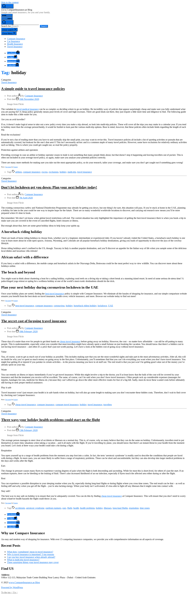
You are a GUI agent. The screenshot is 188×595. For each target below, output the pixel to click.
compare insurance (31, 172)
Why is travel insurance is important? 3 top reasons (30, 554)
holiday (63, 172)
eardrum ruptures (53, 508)
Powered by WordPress (12, 587)
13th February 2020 (28, 430)
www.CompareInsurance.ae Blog (24, 582)
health (76, 508)
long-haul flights (120, 508)
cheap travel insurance (70, 341)
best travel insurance (54, 293)
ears (64, 508)
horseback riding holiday (85, 305)
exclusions (53, 172)
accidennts (20, 508)
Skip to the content (10, 2)
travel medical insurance (27, 109)
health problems (87, 508)
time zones (145, 508)
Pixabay (15, 167)
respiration (134, 508)
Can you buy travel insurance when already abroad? (31, 557)
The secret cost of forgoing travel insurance (34, 321)
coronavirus (59, 305)
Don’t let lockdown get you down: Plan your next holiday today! (49, 187)
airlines (18, 172)
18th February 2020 (28, 331)
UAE (110, 305)
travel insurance (84, 172)
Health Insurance (15, 44)
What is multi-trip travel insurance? (23, 559)
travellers (107, 404)
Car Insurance (13, 41)
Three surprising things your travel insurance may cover (33, 562)
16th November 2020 (29, 99)
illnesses (107, 508)
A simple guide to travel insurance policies (33, 89)
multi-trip (72, 172)
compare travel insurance (67, 404)
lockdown (102, 305)
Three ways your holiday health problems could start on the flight (50, 420)
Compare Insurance (16, 38)
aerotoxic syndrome (35, 508)
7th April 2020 (26, 198)
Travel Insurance (14, 46)
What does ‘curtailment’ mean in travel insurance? (30, 552)
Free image (8, 167)
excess (45, 172)
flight (69, 508)
